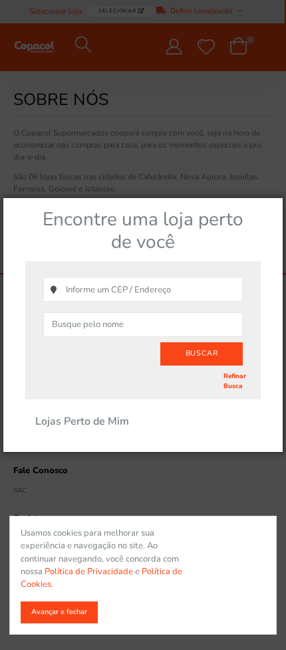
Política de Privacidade (89, 572)
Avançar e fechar (59, 612)
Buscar (202, 353)
